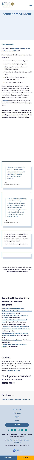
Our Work (17, 413)
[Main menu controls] (30, 5)
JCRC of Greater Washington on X (8, 430)
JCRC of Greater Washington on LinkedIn (22, 430)
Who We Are (17, 409)
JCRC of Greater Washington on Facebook (12, 430)
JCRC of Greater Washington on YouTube (25, 430)
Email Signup (8, 458)
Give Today (17, 425)
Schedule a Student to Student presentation (16, 400)
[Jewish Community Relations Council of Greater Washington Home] (8, 5)
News (17, 421)
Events (17, 417)
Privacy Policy (18, 440)
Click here (5, 101)
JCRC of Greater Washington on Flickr (15, 430)
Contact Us (8, 440)
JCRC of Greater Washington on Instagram (18, 430)
